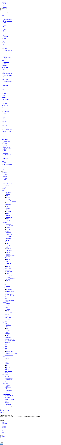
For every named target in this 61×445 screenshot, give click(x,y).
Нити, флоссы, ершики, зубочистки (7, 21)
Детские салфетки (5, 121)
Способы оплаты (4, 427)
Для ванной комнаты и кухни (6, 141)
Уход (3, 26)
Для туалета (4, 149)
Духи (3, 54)
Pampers (4, 134)
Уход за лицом (4, 86)
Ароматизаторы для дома (6, 157)
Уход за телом (4, 39)
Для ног (4, 42)
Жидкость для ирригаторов (6, 20)
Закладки (3, 432)
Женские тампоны (5, 65)
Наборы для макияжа (5, 36)
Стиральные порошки (5, 153)
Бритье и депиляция (5, 41)
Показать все (4, 22)
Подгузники (3, 132)
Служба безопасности (4, 423)
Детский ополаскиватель (6, 130)
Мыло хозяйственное (5, 155)
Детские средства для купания (6, 118)
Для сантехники (5, 145)
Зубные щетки (5, 18)
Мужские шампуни (5, 79)
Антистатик (4, 162)
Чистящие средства (5, 139)
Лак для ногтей (5, 48)
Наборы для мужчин (5, 105)
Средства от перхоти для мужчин (7, 80)
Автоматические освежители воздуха (7, 159)
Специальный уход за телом (6, 43)
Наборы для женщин (5, 67)
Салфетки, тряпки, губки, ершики (7, 148)
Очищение (4, 29)
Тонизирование (5, 90)
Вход (2, 430)
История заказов (4, 431)
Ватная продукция (5, 61)
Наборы (4, 112)
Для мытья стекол (5, 143)
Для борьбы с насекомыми (6, 165)
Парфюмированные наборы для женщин (8, 58)
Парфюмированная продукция (6, 57)
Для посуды (4, 144)
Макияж (3, 32)
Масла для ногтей (5, 49)
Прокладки (4, 63)
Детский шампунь (5, 116)
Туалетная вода (5, 55)
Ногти (3, 45)
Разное (3, 161)
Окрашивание (4, 25)
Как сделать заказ (4, 426)
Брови (4, 34)
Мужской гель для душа (6, 84)
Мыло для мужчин (5, 85)
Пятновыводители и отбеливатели (7, 154)
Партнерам (3, 422)
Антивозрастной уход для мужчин (7, 88)
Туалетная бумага (5, 103)
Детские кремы (5, 125)
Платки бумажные (5, 102)
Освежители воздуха (5, 158)
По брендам (4, 113)
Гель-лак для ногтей (5, 47)
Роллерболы (4, 56)
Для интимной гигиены (6, 62)
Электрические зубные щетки (6, 111)
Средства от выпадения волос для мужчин (8, 81)
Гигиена (3, 60)
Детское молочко (5, 126)
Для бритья (4, 93)
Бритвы (4, 94)
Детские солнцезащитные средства (7, 122)
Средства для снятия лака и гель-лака (7, 50)
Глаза (3, 31)
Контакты (3, 421)
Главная (3, 169)
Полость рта (4, 16)
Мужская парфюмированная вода (7, 98)
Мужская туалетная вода (6, 99)
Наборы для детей (4, 136)
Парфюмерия (4, 97)
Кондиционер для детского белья (7, 131)
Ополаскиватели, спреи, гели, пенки (7, 19)
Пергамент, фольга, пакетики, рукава (7, 164)
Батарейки (4, 163)
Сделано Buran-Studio (2, 436)
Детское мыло (4, 117)
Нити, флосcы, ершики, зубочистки (7, 75)
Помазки (4, 95)
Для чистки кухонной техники (6, 147)
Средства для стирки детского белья (7, 129)
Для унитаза (4, 146)
